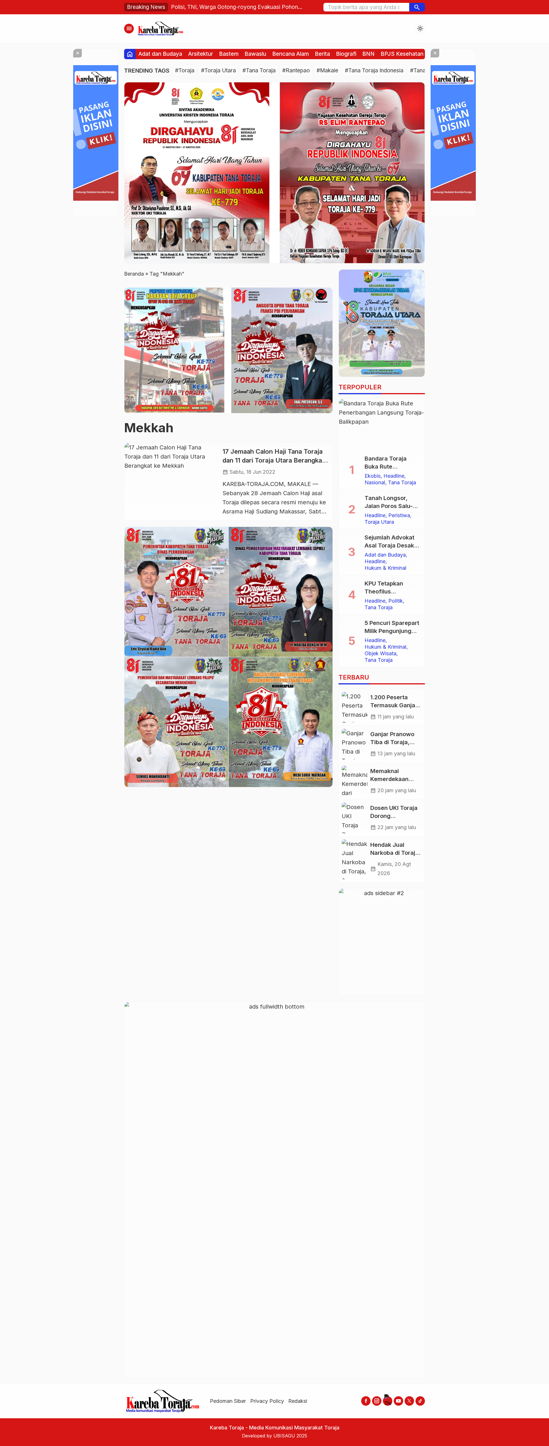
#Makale (327, 70)
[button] (417, 7)
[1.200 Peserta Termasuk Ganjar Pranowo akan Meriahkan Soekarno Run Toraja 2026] (354, 707)
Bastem (228, 54)
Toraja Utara (379, 522)
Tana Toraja (402, 482)
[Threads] (387, 1401)
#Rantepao (296, 70)
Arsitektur (200, 54)
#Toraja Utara (218, 70)
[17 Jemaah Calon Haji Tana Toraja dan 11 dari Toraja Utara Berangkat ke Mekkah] (171, 482)
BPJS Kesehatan (402, 54)
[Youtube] (398, 1401)
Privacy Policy (267, 1401)
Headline (393, 476)
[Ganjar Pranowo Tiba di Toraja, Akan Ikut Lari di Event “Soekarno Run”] (354, 744)
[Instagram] (376, 1401)
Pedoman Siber (228, 1401)
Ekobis (373, 476)
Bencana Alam (290, 54)
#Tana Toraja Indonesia (374, 70)
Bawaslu (255, 54)
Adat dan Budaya (160, 54)
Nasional (375, 482)
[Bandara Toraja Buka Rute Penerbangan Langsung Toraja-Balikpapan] (382, 424)
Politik (395, 601)
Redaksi (297, 1401)
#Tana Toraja (259, 70)
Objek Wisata (380, 653)
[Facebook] (366, 1401)
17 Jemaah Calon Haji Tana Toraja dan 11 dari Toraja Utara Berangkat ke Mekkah (273, 460)
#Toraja (184, 70)
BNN (368, 54)
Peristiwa (399, 515)
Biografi (346, 54)
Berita (322, 54)
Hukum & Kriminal (385, 568)
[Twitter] (409, 1401)
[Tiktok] (420, 1401)
